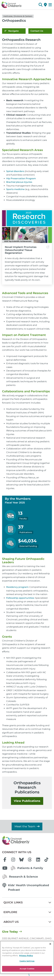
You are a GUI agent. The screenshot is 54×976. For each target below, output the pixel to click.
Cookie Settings (27, 961)
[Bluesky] (21, 859)
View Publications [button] (27, 801)
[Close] (50, 944)
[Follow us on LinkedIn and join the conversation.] (38, 859)
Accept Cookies (27, 969)
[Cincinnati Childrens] (27, 840)
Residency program (17, 587)
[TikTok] (46, 859)
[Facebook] (5, 859)
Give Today (10, 931)
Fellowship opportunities (20, 598)
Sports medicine (15, 189)
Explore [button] (10, 912)
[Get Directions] (45, 5)
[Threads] (30, 859)
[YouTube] (5, 868)
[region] (27, 957)
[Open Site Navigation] (50, 5)
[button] (40, 5)
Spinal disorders (15, 171)
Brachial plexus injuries (19, 182)
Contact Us (36, 31)
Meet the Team (25, 826)
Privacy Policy (26, 955)
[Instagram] (13, 859)
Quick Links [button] (13, 902)
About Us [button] (11, 921)
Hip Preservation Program (21, 178)
